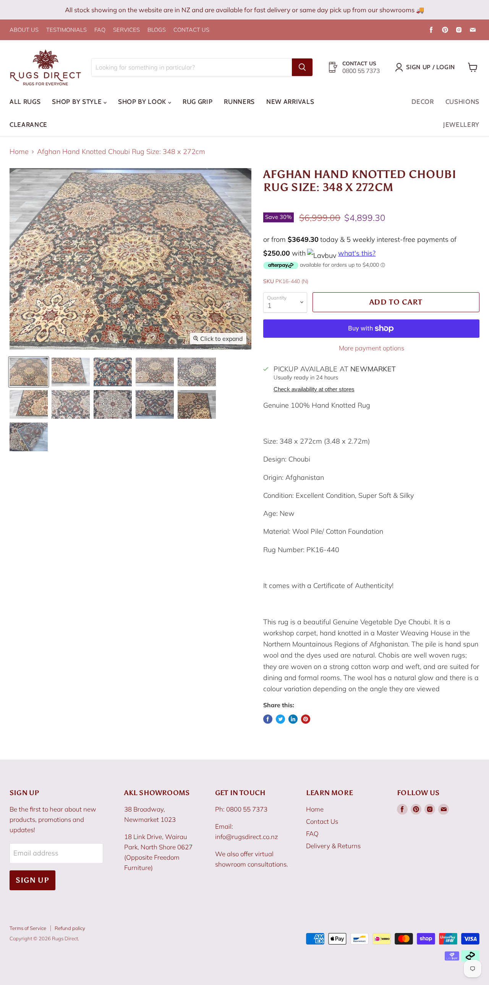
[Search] (302, 67)
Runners (239, 101)
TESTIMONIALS (66, 30)
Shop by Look (143, 101)
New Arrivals (290, 101)
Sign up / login (430, 67)
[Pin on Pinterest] (305, 719)
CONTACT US (191, 30)
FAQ (99, 30)
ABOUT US (24, 30)
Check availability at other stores (314, 389)
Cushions (462, 101)
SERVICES (126, 30)
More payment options (371, 348)
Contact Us (322, 821)
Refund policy (70, 928)
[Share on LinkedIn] (293, 719)
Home (19, 152)
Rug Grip (197, 101)
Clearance (28, 124)
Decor (422, 101)
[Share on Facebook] (267, 719)
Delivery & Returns (333, 846)
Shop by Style (78, 101)
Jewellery (461, 124)
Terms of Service (28, 928)
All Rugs (25, 101)
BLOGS (156, 30)
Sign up (32, 880)
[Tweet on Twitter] (280, 719)
